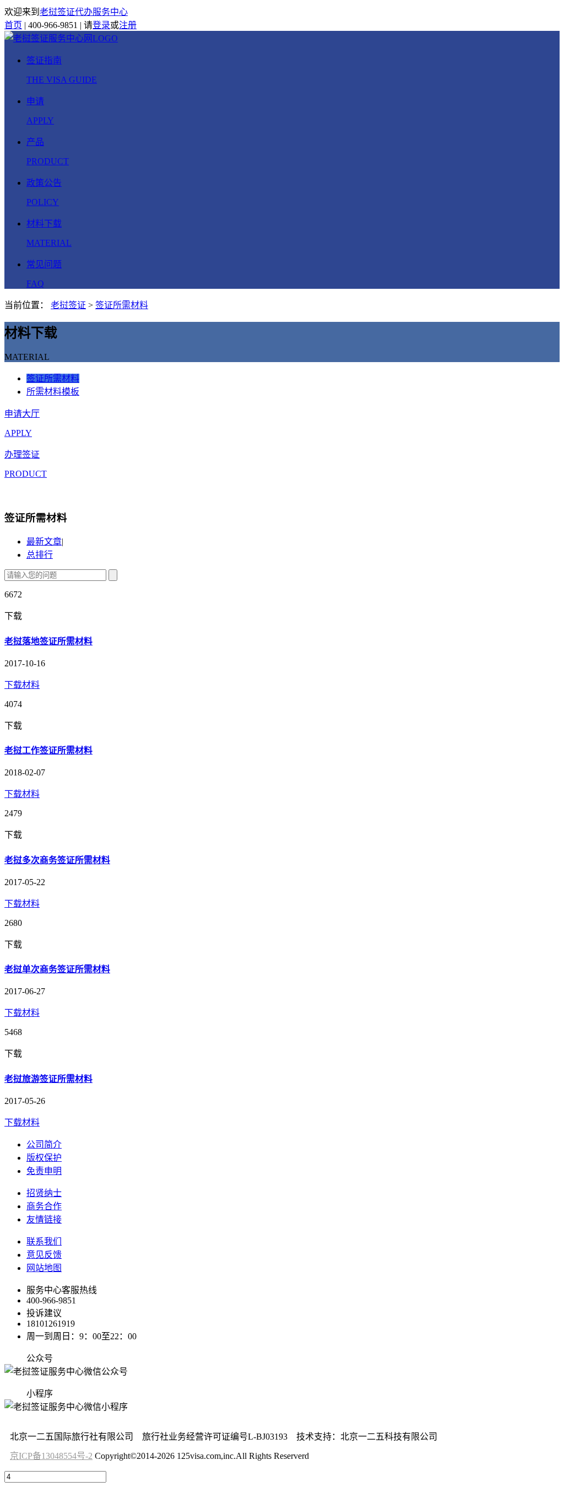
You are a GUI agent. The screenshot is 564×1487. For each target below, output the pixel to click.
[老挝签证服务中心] (61, 38)
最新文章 (44, 541)
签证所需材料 (121, 305)
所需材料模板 (52, 391)
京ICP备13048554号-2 (51, 1456)
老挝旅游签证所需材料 (48, 1079)
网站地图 (44, 1268)
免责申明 (44, 1171)
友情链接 (44, 1219)
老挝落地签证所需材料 (48, 641)
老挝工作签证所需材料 (48, 750)
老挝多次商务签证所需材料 (57, 860)
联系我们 (44, 1241)
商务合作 (44, 1206)
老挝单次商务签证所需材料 (57, 969)
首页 (13, 25)
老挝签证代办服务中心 (84, 12)
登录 (101, 25)
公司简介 (44, 1144)
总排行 (39, 554)
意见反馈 (44, 1254)
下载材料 (22, 684)
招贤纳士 (44, 1193)
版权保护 (44, 1157)
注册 (128, 25)
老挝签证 (68, 305)
